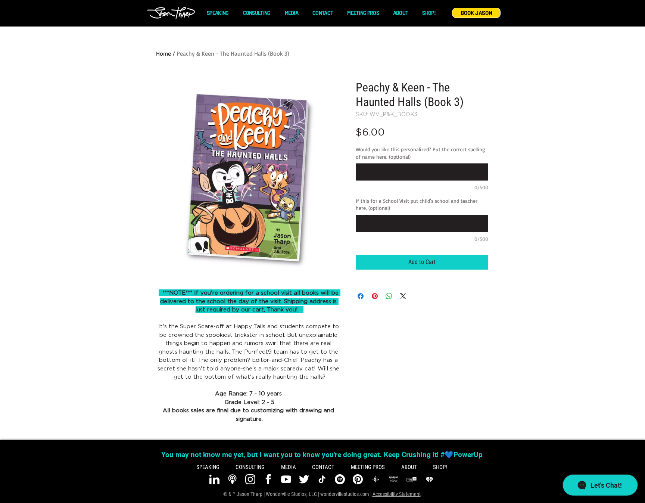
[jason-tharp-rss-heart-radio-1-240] (429, 479)
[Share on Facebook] (360, 296)
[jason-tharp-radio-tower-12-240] (376, 479)
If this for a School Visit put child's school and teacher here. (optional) (416, 204)
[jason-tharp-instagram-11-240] (250, 479)
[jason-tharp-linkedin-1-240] (214, 479)
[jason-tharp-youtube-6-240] (286, 479)
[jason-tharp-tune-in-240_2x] (411, 479)
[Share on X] (403, 296)
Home (163, 53)
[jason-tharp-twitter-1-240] (304, 479)
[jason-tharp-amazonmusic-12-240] (394, 479)
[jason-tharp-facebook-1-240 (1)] (268, 479)
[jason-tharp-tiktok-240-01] (322, 479)
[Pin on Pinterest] (374, 296)
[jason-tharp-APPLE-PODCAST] (232, 479)
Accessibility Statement (397, 494)
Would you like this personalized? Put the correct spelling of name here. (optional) (420, 153)
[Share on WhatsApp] (388, 296)
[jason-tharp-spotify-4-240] (340, 479)
